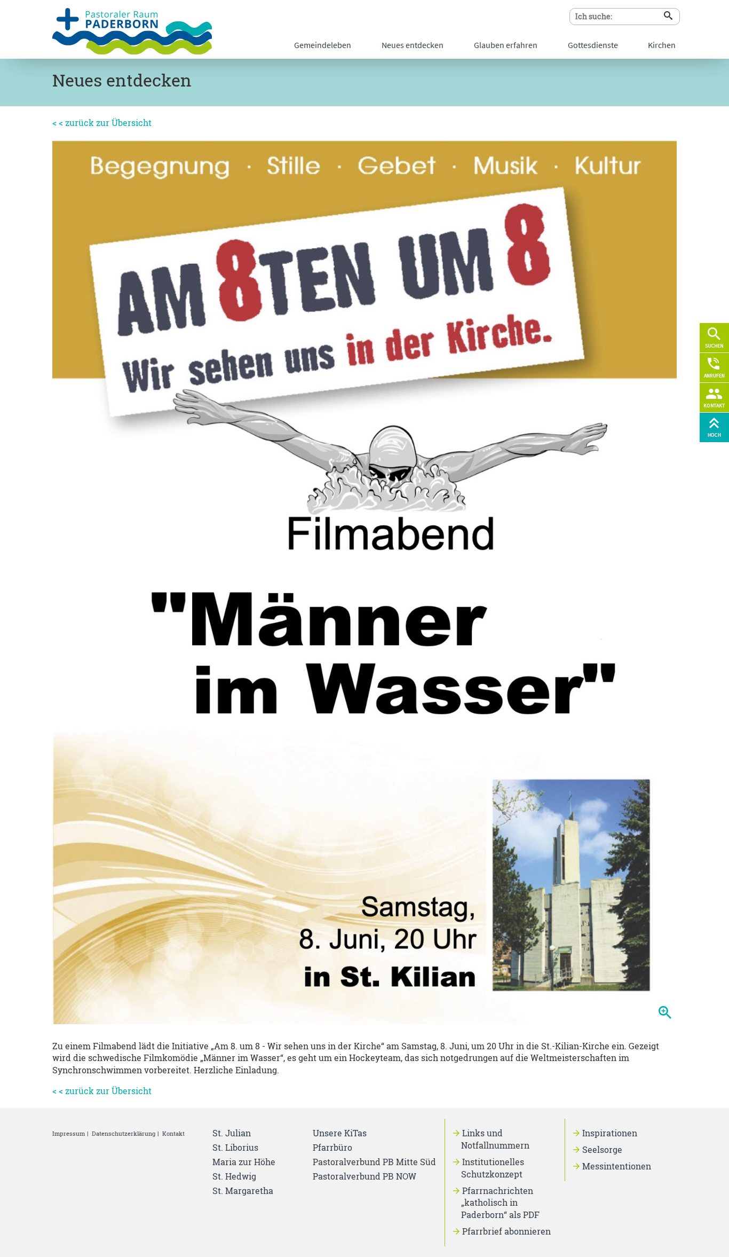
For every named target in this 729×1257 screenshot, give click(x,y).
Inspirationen (609, 1132)
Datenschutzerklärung (123, 1133)
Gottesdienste (593, 45)
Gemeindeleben (322, 45)
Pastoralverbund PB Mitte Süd (374, 1161)
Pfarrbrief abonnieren (506, 1231)
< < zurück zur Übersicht (102, 122)
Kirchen (662, 45)
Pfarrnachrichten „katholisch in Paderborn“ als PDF (500, 1203)
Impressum (68, 1133)
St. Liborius (235, 1147)
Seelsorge (602, 1149)
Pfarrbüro (332, 1147)
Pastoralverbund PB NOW (364, 1176)
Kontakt (173, 1133)
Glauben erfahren (505, 45)
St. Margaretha (242, 1190)
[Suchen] (668, 15)
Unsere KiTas (340, 1132)
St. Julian (231, 1132)
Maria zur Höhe (243, 1161)
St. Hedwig (234, 1176)
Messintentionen (616, 1166)
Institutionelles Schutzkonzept (492, 1168)
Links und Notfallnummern (495, 1139)
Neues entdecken (412, 45)
